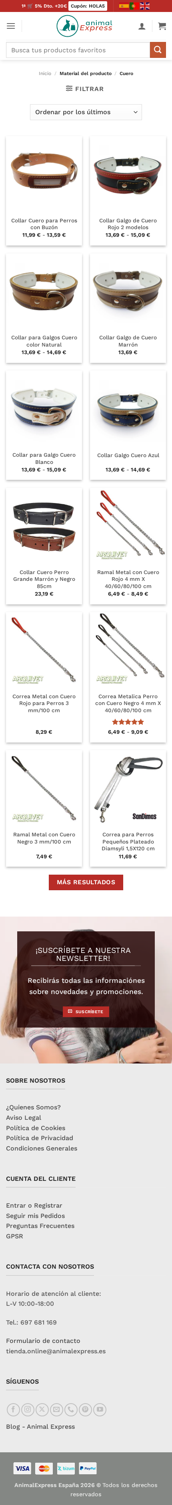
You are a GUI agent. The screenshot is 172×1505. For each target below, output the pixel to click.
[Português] (135, 5)
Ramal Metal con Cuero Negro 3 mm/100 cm (44, 838)
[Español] (124, 5)
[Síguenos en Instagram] (27, 1409)
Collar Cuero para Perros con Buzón (44, 224)
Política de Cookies (35, 1128)
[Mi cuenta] (142, 26)
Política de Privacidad (39, 1138)
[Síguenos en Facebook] (13, 1409)
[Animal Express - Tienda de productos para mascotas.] (86, 26)
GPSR (14, 1236)
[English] (145, 5)
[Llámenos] (71, 1409)
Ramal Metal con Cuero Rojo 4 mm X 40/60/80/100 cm (128, 579)
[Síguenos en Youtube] (99, 1409)
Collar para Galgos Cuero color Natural (44, 341)
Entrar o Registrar (34, 1205)
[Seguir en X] (42, 1409)
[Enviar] (158, 49)
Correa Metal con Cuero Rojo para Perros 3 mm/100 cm (44, 703)
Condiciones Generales (41, 1148)
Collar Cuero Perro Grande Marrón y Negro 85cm (44, 579)
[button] (11, 26)
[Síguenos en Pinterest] (85, 1409)
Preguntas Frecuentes (40, 1226)
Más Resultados (86, 882)
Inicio (45, 73)
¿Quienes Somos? (33, 1107)
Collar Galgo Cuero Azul (128, 455)
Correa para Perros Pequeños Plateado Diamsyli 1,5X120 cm (128, 841)
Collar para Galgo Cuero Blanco (44, 458)
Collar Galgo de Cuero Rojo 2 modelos (128, 224)
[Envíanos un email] (56, 1409)
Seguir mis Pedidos (35, 1216)
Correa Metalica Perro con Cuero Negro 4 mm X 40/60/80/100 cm (128, 703)
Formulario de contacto (43, 1341)
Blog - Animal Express (40, 1426)
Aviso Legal (23, 1117)
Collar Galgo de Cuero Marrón (128, 341)
